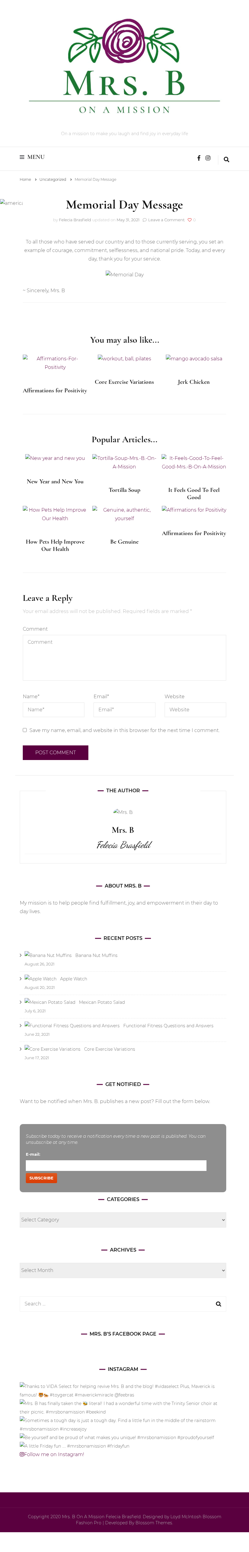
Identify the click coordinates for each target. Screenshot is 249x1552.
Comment (35, 629)
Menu (36, 157)
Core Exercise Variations (124, 382)
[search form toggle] (226, 160)
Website (175, 696)
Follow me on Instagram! (54, 1454)
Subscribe (41, 1177)
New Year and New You (55, 481)
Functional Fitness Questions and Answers (168, 1025)
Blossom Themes (153, 1523)
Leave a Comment (166, 219)
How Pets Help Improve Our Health (55, 545)
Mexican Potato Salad (102, 1002)
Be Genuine (124, 541)
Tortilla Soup (124, 490)
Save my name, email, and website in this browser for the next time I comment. (124, 730)
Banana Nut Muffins (96, 955)
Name (31, 696)
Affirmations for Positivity (55, 390)
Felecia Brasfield (75, 219)
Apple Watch (73, 979)
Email (101, 696)
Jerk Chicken (194, 382)
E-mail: (33, 1154)
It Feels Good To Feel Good (194, 493)
